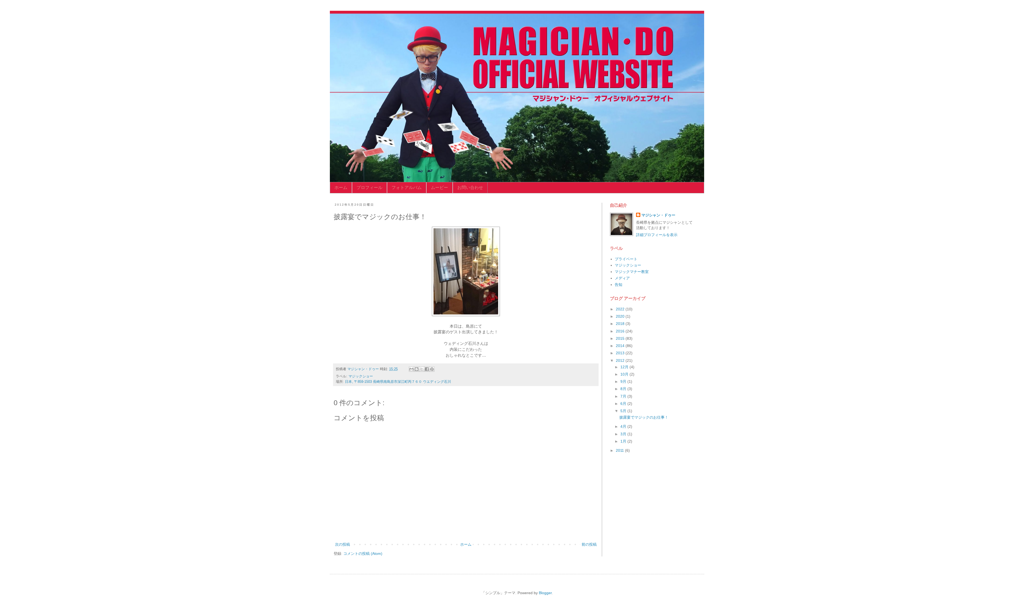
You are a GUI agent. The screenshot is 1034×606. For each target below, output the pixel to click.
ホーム (340, 187)
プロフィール (369, 187)
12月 (625, 367)
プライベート (626, 259)
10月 (625, 374)
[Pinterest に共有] (432, 369)
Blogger (545, 593)
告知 (618, 284)
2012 (621, 360)
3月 (623, 434)
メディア (622, 278)
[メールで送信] (411, 369)
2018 (621, 323)
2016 (621, 331)
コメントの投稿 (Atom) (362, 553)
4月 (623, 426)
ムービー (439, 187)
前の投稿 (589, 544)
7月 (623, 396)
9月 (623, 381)
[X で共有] (421, 369)
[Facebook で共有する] (426, 369)
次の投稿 (342, 544)
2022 (621, 309)
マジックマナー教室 (632, 271)
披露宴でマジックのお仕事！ (643, 417)
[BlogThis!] (416, 369)
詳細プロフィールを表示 (656, 235)
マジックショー (360, 376)
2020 (621, 316)
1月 (623, 441)
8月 (623, 389)
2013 (621, 353)
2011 (620, 450)
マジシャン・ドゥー (658, 215)
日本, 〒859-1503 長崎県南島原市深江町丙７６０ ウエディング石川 (398, 382)
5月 (623, 411)
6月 (623, 403)
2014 (621, 346)
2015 (621, 338)
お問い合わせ (470, 187)
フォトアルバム (407, 187)
